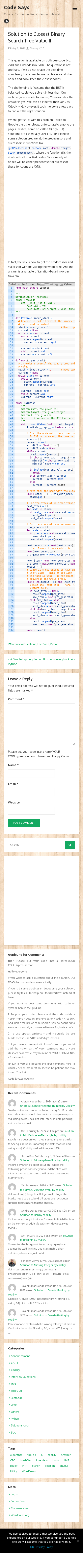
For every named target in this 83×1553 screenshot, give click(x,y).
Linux (14, 1404)
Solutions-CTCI (20, 1425)
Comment (16, 699)
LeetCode (43, 644)
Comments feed (20, 1508)
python (36, 1465)
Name (13, 765)
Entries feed (18, 1501)
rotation (50, 1465)
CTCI (13, 1460)
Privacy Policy (44, 1547)
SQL (13, 1432)
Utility (13, 1471)
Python (54, 644)
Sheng (33, 48)
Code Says (16, 7)
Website (14, 802)
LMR (66, 1460)
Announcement (20, 1356)
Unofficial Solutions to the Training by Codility (47, 1105)
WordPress (29, 1471)
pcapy (13, 1465)
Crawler (66, 1454)
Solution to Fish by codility (35, 1214)
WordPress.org (20, 1515)
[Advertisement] (41, 216)
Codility (15, 1369)
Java (13, 1383)
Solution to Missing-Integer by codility (43, 1265)
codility (52, 1454)
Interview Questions (23, 644)
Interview (42, 1460)
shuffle (64, 1465)
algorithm (16, 1454)
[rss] (6, 21)
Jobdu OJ (16, 1390)
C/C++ (14, 1362)
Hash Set (26, 1460)
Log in (14, 1494)
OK (32, 1547)
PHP (24, 1465)
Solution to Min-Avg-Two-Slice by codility (44, 1160)
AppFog (31, 1454)
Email (13, 783)
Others (15, 1411)
